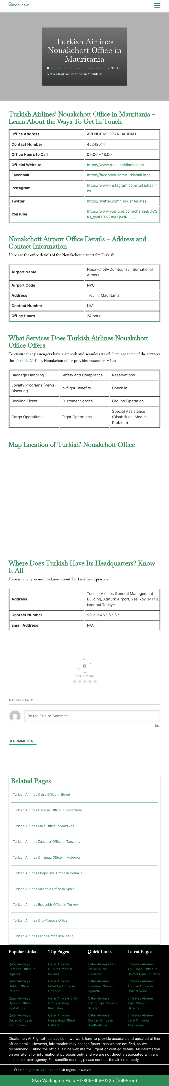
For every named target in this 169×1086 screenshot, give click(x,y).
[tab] (157, 6)
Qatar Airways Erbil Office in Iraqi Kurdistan (63, 1003)
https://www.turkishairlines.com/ (115, 165)
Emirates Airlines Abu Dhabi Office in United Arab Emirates (143, 969)
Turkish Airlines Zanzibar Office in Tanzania (46, 841)
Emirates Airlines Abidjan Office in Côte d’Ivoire (140, 986)
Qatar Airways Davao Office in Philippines (20, 1020)
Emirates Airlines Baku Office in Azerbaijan (140, 1020)
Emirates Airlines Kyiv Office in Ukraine (140, 1003)
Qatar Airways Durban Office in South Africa (100, 1020)
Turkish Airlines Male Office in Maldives (43, 826)
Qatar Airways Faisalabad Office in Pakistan (63, 1020)
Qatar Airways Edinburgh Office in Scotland (103, 1003)
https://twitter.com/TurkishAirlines (117, 201)
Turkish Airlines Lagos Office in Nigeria (43, 936)
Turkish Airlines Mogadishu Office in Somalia (47, 873)
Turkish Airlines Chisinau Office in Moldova (46, 857)
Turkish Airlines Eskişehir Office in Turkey (45, 904)
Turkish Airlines (94, 68)
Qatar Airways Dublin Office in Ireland (21, 986)
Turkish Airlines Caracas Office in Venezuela (47, 810)
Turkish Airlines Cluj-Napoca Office (40, 920)
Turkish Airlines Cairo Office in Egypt (41, 794)
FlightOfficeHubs (64, 68)
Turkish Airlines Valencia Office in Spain (44, 889)
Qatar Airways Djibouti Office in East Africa (22, 1003)
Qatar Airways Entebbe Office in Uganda (22, 969)
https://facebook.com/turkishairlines (119, 175)
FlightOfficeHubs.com (41, 1070)
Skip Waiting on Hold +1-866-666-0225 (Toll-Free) (84, 1080)
